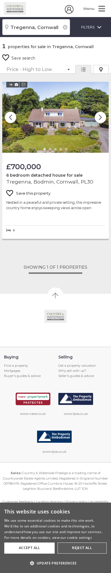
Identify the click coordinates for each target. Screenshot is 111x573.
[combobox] (36, 27)
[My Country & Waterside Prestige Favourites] (69, 12)
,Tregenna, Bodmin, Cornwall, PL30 (55, 160)
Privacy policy (76, 502)
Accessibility (99, 502)
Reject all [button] (82, 547)
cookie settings (79, 537)
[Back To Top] (55, 295)
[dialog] (55, 538)
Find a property (16, 366)
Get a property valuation (77, 366)
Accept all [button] (29, 547)
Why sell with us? (72, 371)
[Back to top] (56, 316)
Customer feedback (18, 502)
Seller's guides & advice (76, 376)
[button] (55, 563)
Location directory (49, 502)
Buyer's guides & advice (22, 376)
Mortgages (12, 371)
